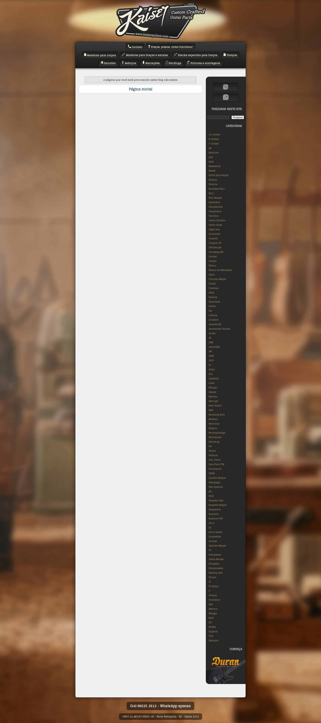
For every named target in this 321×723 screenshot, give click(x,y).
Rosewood (215, 509)
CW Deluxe (215, 247)
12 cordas (214, 134)
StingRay (214, 564)
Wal (211, 604)
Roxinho (214, 514)
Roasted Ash (216, 500)
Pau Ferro (215, 460)
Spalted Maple (217, 545)
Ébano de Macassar (220, 270)
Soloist (213, 541)
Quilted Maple (217, 478)
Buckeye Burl (217, 189)
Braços (213, 180)
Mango (213, 387)
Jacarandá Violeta (219, 329)
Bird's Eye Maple (219, 175)
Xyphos (213, 631)
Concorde (214, 234)
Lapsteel (214, 378)
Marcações (152, 63)
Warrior (213, 609)
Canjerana (215, 211)
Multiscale (215, 437)
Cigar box (214, 229)
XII (210, 622)
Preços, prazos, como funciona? (171, 47)
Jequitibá (214, 347)
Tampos (231, 55)
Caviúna (214, 216)
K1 (210, 365)
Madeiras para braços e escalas (146, 55)
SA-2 (211, 523)
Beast (212, 170)
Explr (212, 274)
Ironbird (213, 320)
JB (210, 338)
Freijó (212, 283)
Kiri (211, 374)
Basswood (215, 166)
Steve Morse (216, 559)
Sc (210, 527)
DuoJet (213, 256)
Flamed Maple (217, 279)
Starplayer (215, 554)
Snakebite (215, 536)
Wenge (213, 613)
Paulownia (215, 469)
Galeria (213, 297)
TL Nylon (214, 586)
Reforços (130, 63)
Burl (211, 193)
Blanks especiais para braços (197, 55)
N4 (210, 446)
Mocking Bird (217, 414)
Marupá (213, 401)
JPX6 (211, 356)
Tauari (212, 577)
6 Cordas (214, 139)
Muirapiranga (217, 433)
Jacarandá (215, 324)
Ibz (210, 311)
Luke (212, 383)
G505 (211, 292)
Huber (212, 306)
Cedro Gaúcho (217, 220)
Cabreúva (214, 202)
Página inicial (140, 89)
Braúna (213, 184)
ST (210, 550)
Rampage (214, 482)
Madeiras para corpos (101, 55)
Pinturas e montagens (205, 63)
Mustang (214, 442)
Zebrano (214, 640)
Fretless (214, 288)
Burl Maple (215, 198)
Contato (136, 47)
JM (210, 351)
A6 (210, 148)
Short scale (215, 532)
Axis (211, 161)
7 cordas (214, 143)
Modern (213, 419)
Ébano (212, 265)
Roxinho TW (216, 518)
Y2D (211, 636)
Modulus (214, 423)
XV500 (212, 627)
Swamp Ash (216, 573)
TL (210, 582)
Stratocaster (216, 568)
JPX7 (211, 360)
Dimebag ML (216, 252)
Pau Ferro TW (216, 464)
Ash (211, 157)
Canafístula (216, 207)
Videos (213, 595)
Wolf (211, 618)
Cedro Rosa (215, 225)
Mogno (213, 428)
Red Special (216, 487)
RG (210, 491)
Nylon (212, 451)
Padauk (213, 455)
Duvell (213, 261)
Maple (212, 392)
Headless (214, 302)
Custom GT (215, 243)
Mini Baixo (215, 405)
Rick (211, 496)
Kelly (212, 369)
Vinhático (214, 600)
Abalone (214, 152)
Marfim (213, 396)
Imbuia (213, 315)
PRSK (212, 473)
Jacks (212, 333)
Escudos (109, 63)
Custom (213, 238)
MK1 (211, 410)
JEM (211, 342)
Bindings (174, 63)
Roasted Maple (218, 505)
